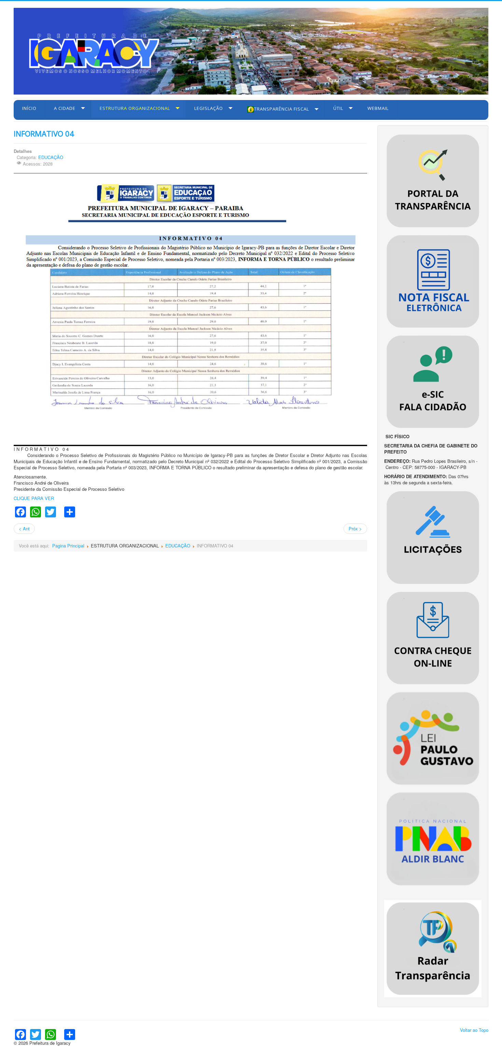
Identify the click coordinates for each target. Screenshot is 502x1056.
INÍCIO (29, 108)
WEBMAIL (378, 108)
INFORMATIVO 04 (44, 133)
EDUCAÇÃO (50, 157)
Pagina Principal (68, 545)
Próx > (355, 528)
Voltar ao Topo (474, 1030)
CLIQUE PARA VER (34, 498)
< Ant (24, 528)
